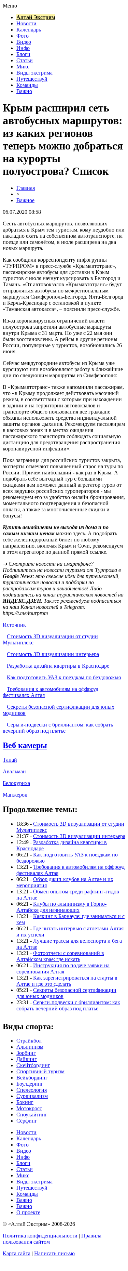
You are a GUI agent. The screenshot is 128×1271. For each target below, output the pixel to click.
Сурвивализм (32, 1096)
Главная (25, 188)
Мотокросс (29, 1108)
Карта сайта (16, 1253)
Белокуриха (16, 783)
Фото (22, 36)
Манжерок (15, 795)
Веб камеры (25, 745)
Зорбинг (26, 1053)
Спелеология (31, 1090)
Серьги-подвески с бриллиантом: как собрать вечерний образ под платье (58, 728)
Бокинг (24, 1102)
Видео (23, 42)
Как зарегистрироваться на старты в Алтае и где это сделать (66, 981)
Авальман (14, 771)
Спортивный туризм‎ (40, 1071)
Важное (25, 200)
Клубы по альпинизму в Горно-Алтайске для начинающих (61, 907)
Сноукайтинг (31, 1114)
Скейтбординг (33, 1065)
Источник (14, 625)
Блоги (23, 54)
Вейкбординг (32, 1077)
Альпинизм (29, 1047)
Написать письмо (54, 1253)
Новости (26, 23)
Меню (10, 6)
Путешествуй (31, 79)
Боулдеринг (29, 1084)
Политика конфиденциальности (40, 1236)
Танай (10, 760)
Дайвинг (26, 1059)
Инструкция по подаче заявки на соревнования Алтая (63, 968)
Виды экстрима (34, 73)
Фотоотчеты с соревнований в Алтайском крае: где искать (60, 956)
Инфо (23, 48)
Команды (27, 85)
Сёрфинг (26, 1121)
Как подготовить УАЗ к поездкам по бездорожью (64, 677)
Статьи (24, 60)
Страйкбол (29, 1041)
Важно (24, 91)
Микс (22, 66)
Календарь (28, 29)
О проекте (28, 1212)
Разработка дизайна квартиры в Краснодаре (58, 666)
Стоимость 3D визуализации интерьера (53, 654)
